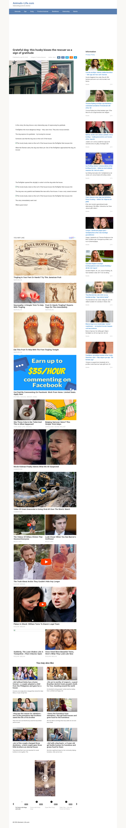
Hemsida (17, 11)
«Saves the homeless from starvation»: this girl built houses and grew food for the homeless (62, 715)
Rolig (32, 11)
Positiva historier (42, 11)
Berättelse (55, 11)
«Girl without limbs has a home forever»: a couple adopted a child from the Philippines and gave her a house (27, 685)
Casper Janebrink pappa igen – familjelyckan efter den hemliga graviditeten (97, 233)
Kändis (75, 11)
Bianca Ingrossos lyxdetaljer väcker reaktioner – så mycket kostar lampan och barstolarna (99, 326)
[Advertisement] (63, 30)
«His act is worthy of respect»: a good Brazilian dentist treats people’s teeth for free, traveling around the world (62, 684)
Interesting (65, 11)
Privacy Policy (90, 55)
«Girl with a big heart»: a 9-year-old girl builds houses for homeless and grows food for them (61, 745)
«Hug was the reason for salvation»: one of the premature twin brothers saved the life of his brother (27, 715)
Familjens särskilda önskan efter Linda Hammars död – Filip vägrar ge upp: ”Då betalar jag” (99, 357)
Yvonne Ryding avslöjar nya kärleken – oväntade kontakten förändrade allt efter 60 (99, 106)
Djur (25, 11)
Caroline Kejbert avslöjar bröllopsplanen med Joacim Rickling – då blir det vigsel (99, 266)
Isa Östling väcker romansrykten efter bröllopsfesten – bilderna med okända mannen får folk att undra (99, 168)
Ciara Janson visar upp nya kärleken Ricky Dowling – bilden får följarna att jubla (99, 199)
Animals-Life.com (23, 3)
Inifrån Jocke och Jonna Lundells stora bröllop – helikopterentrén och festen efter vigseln (99, 137)
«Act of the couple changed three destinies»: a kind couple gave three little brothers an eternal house (27, 745)
